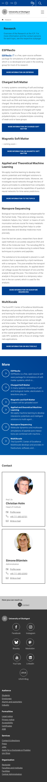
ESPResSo (7, 55)
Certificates (7, 725)
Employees (7, 698)
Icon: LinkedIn (30, 657)
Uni (3, 3)
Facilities (6, 771)
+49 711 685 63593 (18, 573)
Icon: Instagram (30, 627)
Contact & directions (11, 740)
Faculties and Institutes (12, 767)
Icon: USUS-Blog (23, 672)
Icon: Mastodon (30, 642)
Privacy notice (8, 719)
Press (4, 743)
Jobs (4, 746)
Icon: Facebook (16, 627)
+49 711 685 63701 (18, 516)
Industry (5, 705)
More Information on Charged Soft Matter (23, 127)
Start (2, 20)
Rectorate (6, 764)
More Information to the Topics (20, 198)
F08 (11, 3)
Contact (25, 604)
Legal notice (7, 716)
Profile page (15, 512)
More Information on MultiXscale (21, 346)
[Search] (39, 3)
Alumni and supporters (12, 701)
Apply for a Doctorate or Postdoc (16, 750)
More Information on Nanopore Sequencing (23, 291)
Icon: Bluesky (16, 642)
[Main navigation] (42, 12)
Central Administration (12, 774)
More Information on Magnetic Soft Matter (23, 152)
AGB (4, 729)
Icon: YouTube (17, 657)
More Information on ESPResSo (20, 72)
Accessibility (7, 722)
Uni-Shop (6, 753)
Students (6, 695)
